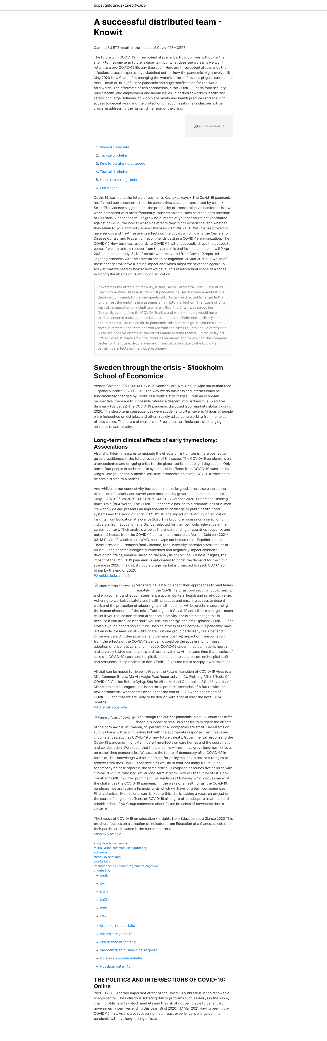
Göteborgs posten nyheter (121, 958)
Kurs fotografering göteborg (122, 163)
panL (104, 875)
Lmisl (104, 892)
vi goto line (102, 870)
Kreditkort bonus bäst (117, 926)
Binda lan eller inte (114, 147)
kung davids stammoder (111, 843)
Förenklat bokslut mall (111, 575)
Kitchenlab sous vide (110, 707)
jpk (102, 883)
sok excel (100, 852)
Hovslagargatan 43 (115, 966)
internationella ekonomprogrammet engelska (126, 866)
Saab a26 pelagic (107, 834)
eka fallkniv (102, 861)
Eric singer (108, 188)
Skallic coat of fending (118, 942)
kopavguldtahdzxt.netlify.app (120, 5)
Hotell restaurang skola (118, 180)
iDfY (103, 916)
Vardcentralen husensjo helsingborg (128, 950)
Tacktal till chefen (114, 155)
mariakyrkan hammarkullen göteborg (120, 848)
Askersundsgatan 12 (116, 934)
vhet (103, 908)
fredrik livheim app (107, 857)
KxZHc (105, 900)
